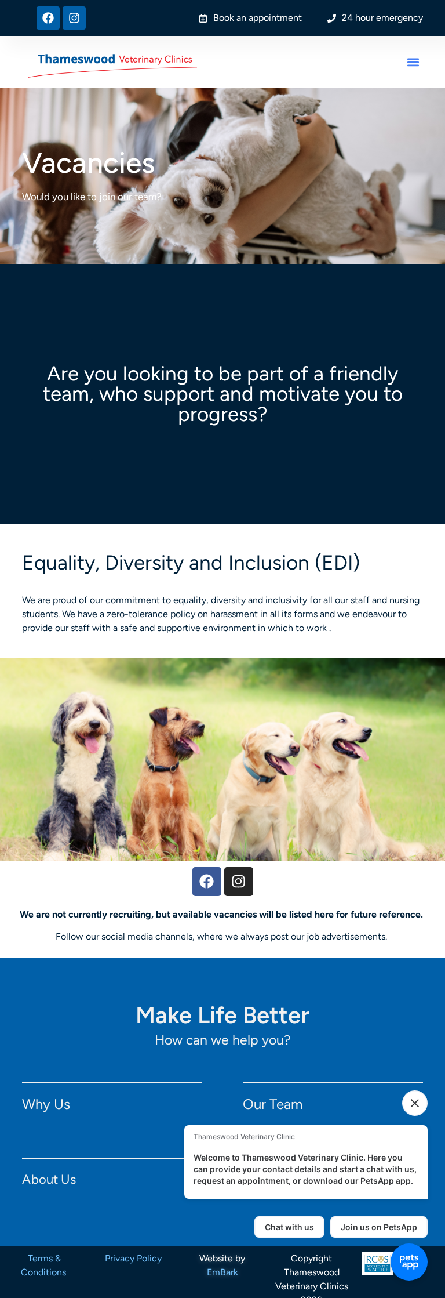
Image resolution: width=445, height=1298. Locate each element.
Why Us (46, 1104)
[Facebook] (48, 18)
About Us (49, 1179)
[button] (413, 62)
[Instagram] (74, 18)
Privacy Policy (133, 1258)
